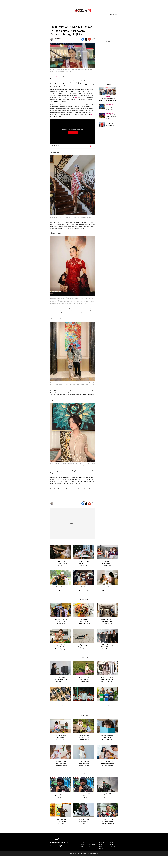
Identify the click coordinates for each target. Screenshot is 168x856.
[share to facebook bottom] (82, 503)
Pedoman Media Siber (85, 848)
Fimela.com (101, 846)
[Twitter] (58, 846)
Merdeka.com (101, 848)
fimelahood (96, 14)
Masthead (82, 844)
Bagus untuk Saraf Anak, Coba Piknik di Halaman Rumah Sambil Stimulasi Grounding (84, 563)
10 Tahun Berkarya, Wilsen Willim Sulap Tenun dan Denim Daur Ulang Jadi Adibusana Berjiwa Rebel (107, 647)
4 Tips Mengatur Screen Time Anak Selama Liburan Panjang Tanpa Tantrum (107, 563)
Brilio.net (111, 844)
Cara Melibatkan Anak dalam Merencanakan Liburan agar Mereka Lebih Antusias (61, 563)
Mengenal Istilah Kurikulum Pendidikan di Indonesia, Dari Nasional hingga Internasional (83, 705)
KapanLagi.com (112, 846)
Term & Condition (92, 844)
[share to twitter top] (86, 39)
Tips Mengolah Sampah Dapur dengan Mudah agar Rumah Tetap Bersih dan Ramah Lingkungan (84, 621)
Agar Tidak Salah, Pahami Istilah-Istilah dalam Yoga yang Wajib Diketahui (84, 679)
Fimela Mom (84, 715)
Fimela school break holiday (84, 541)
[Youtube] (61, 846)
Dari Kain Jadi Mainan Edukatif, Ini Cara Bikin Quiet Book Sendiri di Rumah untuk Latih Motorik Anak (107, 737)
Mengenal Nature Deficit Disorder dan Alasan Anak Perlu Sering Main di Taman (84, 737)
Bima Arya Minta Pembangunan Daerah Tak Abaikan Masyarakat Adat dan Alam (60, 821)
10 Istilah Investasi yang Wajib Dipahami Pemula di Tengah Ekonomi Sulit (61, 679)
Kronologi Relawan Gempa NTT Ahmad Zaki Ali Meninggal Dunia (60, 795)
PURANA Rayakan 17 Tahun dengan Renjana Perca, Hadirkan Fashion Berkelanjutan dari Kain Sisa (61, 621)
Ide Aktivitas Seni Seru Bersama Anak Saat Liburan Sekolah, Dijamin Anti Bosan (107, 588)
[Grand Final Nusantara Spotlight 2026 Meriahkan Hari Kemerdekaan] (102, 107)
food (82, 14)
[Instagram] (55, 846)
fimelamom (88, 14)
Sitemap (90, 846)
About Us (82, 842)
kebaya (90, 84)
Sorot (84, 773)
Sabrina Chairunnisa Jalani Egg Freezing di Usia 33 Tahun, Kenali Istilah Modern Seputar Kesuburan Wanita (107, 679)
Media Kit (90, 842)
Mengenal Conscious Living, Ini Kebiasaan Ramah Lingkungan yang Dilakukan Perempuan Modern (61, 647)
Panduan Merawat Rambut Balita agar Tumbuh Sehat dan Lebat (84, 763)
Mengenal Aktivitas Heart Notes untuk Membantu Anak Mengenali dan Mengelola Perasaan (61, 763)
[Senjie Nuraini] (52, 39)
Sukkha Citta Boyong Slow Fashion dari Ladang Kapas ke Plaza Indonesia (107, 621)
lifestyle (66, 14)
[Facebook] (51, 846)
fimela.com (79, 853)
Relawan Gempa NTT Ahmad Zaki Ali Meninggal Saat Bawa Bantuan (84, 795)
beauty (78, 14)
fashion (72, 14)
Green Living (84, 599)
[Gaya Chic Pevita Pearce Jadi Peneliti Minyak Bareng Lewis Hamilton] (102, 125)
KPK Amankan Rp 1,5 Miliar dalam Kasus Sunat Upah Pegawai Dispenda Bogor (107, 821)
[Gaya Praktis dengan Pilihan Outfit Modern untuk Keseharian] (107, 90)
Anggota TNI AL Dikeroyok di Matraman (107, 795)
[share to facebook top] (82, 39)
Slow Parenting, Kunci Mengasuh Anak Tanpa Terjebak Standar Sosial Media (107, 763)
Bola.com (111, 842)
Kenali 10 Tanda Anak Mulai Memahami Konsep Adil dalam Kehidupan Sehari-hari (61, 737)
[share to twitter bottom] (86, 503)
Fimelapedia (84, 657)
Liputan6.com (101, 842)
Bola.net (100, 844)
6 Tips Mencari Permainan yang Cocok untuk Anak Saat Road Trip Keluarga (84, 588)
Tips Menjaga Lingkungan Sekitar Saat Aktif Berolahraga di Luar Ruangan (84, 647)
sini (52, 490)
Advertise (82, 846)
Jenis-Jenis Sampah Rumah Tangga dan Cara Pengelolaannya (107, 705)
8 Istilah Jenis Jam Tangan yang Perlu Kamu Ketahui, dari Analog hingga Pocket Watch (61, 705)
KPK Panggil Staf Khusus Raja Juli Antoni (84, 821)
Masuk (112, 15)
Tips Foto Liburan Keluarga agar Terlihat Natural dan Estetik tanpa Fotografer (60, 588)
